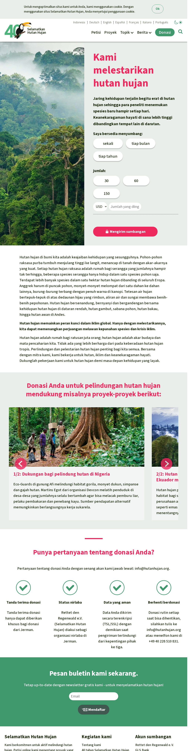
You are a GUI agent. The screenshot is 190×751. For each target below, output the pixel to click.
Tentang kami (91, 745)
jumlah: (99, 170)
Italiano (147, 22)
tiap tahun (108, 156)
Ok (158, 9)
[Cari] (180, 32)
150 (107, 193)
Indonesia (79, 22)
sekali (108, 143)
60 (136, 180)
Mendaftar (96, 709)
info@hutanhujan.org (152, 568)
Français (134, 22)
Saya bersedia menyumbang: (118, 133)
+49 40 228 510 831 (163, 641)
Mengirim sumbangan (127, 231)
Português (161, 22)
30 (106, 180)
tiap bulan (141, 143)
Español (120, 22)
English (107, 22)
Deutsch (94, 22)
